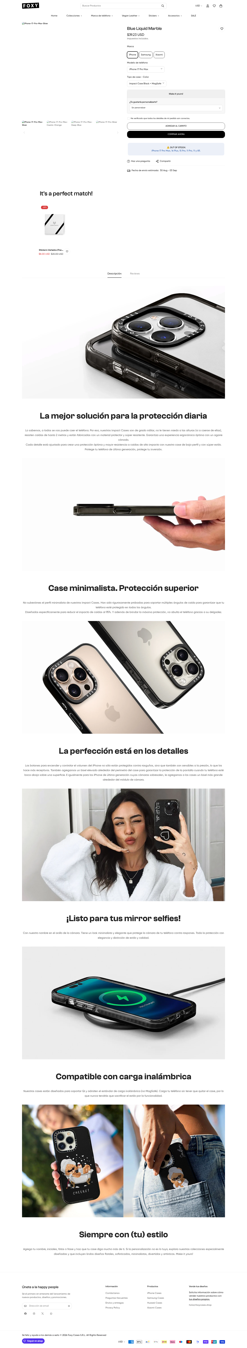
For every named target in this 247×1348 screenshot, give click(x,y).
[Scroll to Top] (241, 1332)
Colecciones (73, 16)
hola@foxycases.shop (200, 1305)
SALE (193, 16)
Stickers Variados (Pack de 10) (51, 250)
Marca (130, 46)
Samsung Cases (155, 1298)
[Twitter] (42, 1313)
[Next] (118, 132)
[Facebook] (25, 1313)
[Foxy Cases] (30, 6)
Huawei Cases (154, 1303)
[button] (221, 6)
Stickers (153, 16)
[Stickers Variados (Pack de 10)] (54, 224)
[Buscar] (162, 6)
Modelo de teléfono (137, 63)
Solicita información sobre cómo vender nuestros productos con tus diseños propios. (206, 1296)
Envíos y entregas (114, 1303)
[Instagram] (34, 1313)
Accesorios (174, 16)
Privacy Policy (112, 1308)
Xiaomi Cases (154, 1308)
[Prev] (24, 132)
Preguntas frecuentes (116, 1298)
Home (54, 16)
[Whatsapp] (51, 1313)
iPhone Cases (154, 1293)
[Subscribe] (69, 1306)
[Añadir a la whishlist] (222, 29)
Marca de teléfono (100, 16)
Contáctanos (112, 1293)
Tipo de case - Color (138, 77)
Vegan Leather (129, 16)
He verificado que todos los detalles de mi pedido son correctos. (160, 118)
